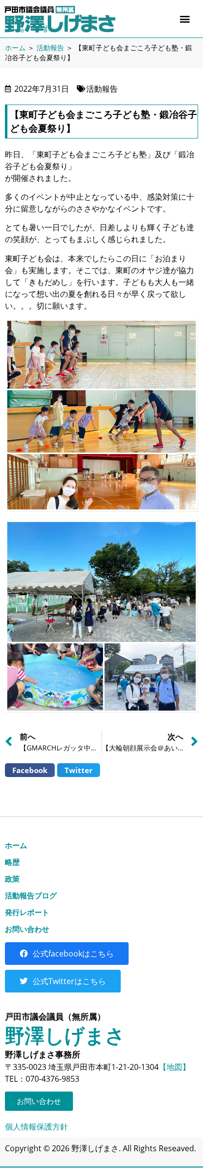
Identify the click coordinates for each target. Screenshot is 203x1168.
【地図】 (174, 1067)
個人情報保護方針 (36, 1126)
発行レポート (27, 912)
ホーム (15, 47)
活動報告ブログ (31, 895)
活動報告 (50, 47)
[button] (185, 18)
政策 (12, 879)
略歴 (12, 862)
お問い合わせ (27, 929)
